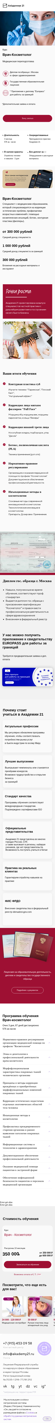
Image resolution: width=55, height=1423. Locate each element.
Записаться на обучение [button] (27, 1264)
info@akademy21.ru (18, 1354)
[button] (27, 118)
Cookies (30, 1412)
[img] (14, 1306)
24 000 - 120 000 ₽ (11, 1320)
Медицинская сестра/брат (14, 1323)
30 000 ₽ (32, 1320)
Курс (8, 1299)
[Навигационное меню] (50, 5)
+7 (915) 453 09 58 (17, 1343)
